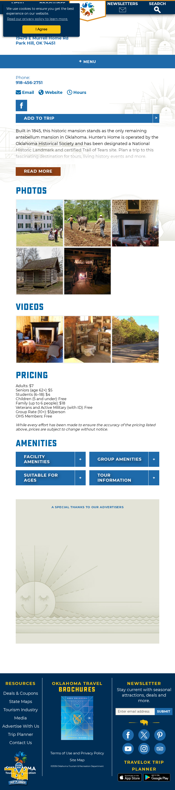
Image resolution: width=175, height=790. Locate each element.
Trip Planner (20, 734)
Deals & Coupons (20, 693)
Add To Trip (39, 118)
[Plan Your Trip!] (16, 774)
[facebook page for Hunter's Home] (21, 105)
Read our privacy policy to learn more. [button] (37, 19)
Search (157, 4)
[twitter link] (144, 735)
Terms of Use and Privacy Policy (77, 753)
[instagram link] (144, 748)
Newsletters (122, 4)
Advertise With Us (20, 726)
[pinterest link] (160, 735)
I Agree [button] (41, 29)
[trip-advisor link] (160, 748)
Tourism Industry (20, 709)
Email (28, 92)
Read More (38, 171)
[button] (157, 7)
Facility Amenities (37, 459)
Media (20, 718)
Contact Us (20, 742)
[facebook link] (128, 735)
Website (53, 92)
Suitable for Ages (41, 478)
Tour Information (114, 478)
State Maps (20, 701)
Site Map (77, 760)
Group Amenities (120, 459)
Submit (163, 711)
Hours (79, 92)
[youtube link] (128, 748)
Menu (87, 61)
